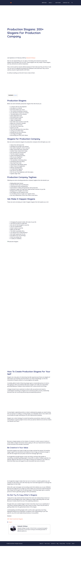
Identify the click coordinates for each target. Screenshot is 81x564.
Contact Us (66, 2)
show (15, 95)
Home (73, 543)
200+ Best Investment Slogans (15, 519)
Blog (50, 2)
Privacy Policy (62, 543)
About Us (41, 543)
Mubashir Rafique (30, 58)
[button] (72, 2)
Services (44, 2)
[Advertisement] (29, 19)
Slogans (10, 522)
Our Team (58, 2)
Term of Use (47, 543)
